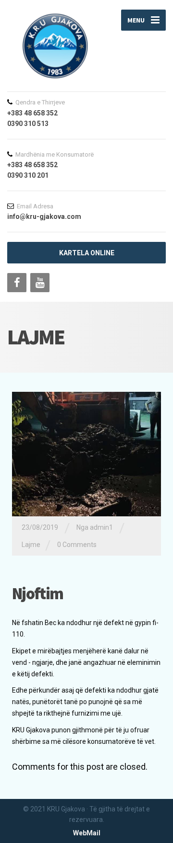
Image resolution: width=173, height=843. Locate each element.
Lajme (31, 544)
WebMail (86, 833)
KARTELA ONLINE (86, 253)
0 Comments (77, 544)
